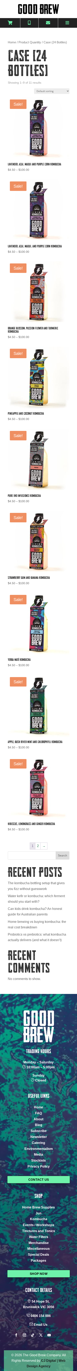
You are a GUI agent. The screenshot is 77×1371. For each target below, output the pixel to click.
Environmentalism (38, 1149)
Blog (38, 1125)
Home (12, 42)
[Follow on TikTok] (32, 1335)
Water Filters (38, 1237)
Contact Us (38, 1179)
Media (38, 1154)
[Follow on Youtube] (49, 1335)
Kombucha (38, 1219)
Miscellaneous (38, 1248)
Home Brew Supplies (38, 1207)
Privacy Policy (39, 1166)
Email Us (40, 1324)
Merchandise (39, 1243)
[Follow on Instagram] (24, 1335)
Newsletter (38, 1137)
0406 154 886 (41, 1316)
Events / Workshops (38, 1225)
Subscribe (39, 1131)
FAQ (38, 1113)
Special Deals (38, 1254)
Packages (38, 1260)
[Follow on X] (41, 1335)
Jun (38, 1213)
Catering (38, 1143)
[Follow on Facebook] (16, 1335)
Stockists (38, 1160)
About (38, 1119)
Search (62, 855)
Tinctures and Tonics (38, 1231)
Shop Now (38, 1273)
